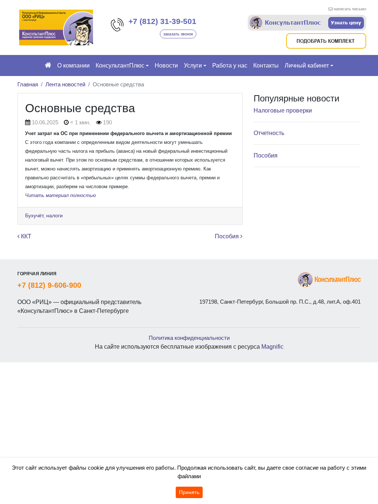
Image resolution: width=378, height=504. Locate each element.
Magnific (272, 347)
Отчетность (269, 133)
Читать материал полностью (60, 195)
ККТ (25, 236)
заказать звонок (178, 34)
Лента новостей (65, 84)
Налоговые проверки (283, 110)
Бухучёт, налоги (44, 215)
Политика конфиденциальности (189, 338)
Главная (27, 84)
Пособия (227, 236)
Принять (189, 492)
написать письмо (350, 9)
